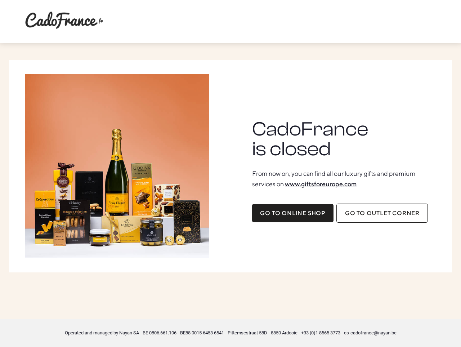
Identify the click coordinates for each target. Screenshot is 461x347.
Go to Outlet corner (382, 213)
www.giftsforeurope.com (321, 184)
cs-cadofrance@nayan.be (370, 332)
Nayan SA (129, 332)
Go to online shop (293, 213)
